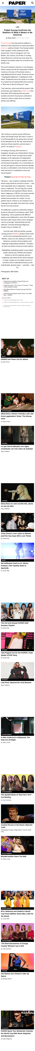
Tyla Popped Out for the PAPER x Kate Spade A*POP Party (17, 654)
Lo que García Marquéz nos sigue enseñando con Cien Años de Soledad (17, 447)
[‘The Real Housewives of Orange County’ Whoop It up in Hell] (17, 931)
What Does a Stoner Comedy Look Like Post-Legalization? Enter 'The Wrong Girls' (17, 416)
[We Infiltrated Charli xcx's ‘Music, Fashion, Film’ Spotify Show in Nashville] (17, 551)
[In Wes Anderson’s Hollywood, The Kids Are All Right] (17, 725)
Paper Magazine (7, 1039)
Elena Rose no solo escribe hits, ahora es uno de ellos (17, 505)
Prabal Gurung (6, 43)
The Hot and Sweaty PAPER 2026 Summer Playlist (14, 624)
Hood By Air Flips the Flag (21, 177)
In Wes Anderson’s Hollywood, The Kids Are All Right (15, 738)
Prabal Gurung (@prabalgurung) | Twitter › (14, 300)
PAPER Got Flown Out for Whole (14, 359)
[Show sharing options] (32, 127)
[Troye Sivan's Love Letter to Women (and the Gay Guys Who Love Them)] (17, 521)
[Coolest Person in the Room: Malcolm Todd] (17, 812)
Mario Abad (12, 38)
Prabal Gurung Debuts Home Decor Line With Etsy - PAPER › (18, 294)
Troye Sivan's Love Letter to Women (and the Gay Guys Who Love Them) (16, 535)
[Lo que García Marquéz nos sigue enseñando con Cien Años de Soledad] (17, 434)
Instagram (18, 146)
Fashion (4, 650)
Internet (5, 679)
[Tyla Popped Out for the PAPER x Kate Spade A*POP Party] (17, 640)
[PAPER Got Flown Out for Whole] (17, 347)
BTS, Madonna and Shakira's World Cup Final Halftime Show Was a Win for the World (17, 913)
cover (26, 91)
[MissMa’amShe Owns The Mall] (17, 844)
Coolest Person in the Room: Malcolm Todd (16, 826)
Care (17, 27)
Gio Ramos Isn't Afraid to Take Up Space (15, 975)
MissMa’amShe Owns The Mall (13, 856)
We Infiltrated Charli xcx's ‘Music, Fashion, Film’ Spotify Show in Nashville (15, 565)
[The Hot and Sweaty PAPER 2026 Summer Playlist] (17, 611)
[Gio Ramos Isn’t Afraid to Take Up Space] (17, 961)
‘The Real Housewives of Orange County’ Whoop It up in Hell (14, 945)
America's (4, 48)
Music (4, 356)
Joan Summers (7, 800)
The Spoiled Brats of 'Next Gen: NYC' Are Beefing (16, 796)
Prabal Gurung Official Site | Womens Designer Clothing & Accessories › (17, 306)
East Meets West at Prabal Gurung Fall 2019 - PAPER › (18, 290)
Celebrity (5, 1028)
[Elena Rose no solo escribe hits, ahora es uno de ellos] (17, 491)
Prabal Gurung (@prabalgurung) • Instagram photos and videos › (19, 303)
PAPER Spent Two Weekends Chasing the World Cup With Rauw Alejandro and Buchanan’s (17, 1033)
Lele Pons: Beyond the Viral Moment (16, 683)
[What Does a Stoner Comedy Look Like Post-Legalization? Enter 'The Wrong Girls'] (17, 401)
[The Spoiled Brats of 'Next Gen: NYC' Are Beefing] (17, 782)
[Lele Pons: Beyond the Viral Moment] (17, 670)
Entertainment (7, 411)
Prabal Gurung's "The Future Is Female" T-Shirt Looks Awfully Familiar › (18, 286)
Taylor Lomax (6, 421)
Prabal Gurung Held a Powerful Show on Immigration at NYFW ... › (16, 282)
